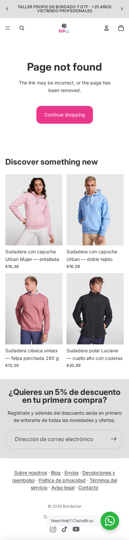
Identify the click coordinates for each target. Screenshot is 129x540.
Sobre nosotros (30, 472)
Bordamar (72, 506)
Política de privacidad (62, 480)
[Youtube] (76, 529)
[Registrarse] (114, 439)
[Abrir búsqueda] (22, 28)
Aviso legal (62, 487)
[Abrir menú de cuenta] (106, 28)
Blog (56, 472)
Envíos (71, 472)
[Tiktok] (64, 529)
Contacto (88, 487)
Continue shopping (64, 114)
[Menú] (7, 28)
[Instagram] (53, 529)
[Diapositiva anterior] (7, 9)
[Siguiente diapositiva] (121, 9)
